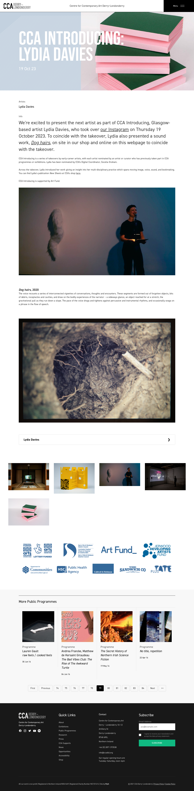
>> (162, 688)
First (32, 688)
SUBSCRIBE (157, 743)
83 (134, 688)
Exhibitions (63, 726)
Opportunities (64, 751)
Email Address (145, 721)
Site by (104, 784)
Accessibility (64, 755)
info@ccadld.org (106, 752)
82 (126, 688)
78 (92, 688)
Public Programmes (67, 730)
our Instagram (114, 129)
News (61, 747)
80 (108, 688)
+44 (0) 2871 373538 (108, 747)
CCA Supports (65, 743)
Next (152, 688)
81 (117, 688)
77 (83, 688)
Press (61, 739)
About (61, 722)
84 (143, 688)
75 (66, 688)
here (78, 173)
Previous (45, 688)
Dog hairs (40, 142)
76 (74, 688)
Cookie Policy (170, 784)
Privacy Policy (159, 784)
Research (63, 734)
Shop (61, 759)
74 (57, 688)
